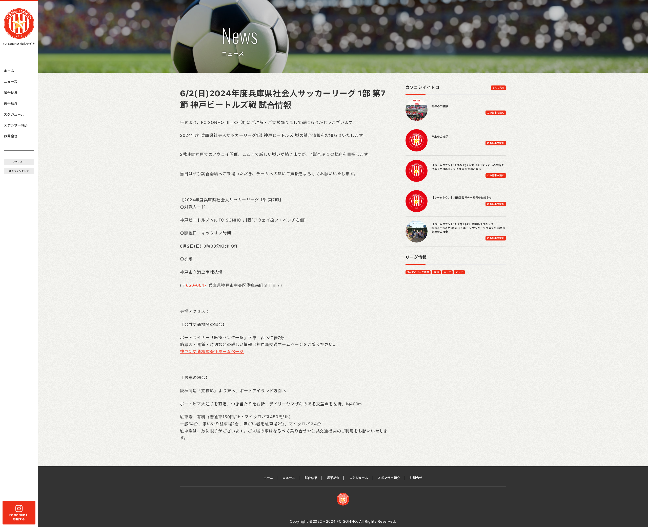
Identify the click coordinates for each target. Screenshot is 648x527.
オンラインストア (19, 171)
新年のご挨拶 (440, 106)
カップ (447, 272)
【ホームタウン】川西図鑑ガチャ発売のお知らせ (462, 197)
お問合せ (11, 136)
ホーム (9, 71)
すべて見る (498, 87)
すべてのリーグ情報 (418, 272)
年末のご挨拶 (440, 136)
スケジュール (14, 114)
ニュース (10, 82)
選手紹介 (11, 103)
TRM (436, 272)
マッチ (459, 272)
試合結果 (11, 93)
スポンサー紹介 (16, 125)
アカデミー (19, 162)
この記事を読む (495, 112)
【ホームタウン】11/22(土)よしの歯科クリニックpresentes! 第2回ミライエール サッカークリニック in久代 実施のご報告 (468, 228)
